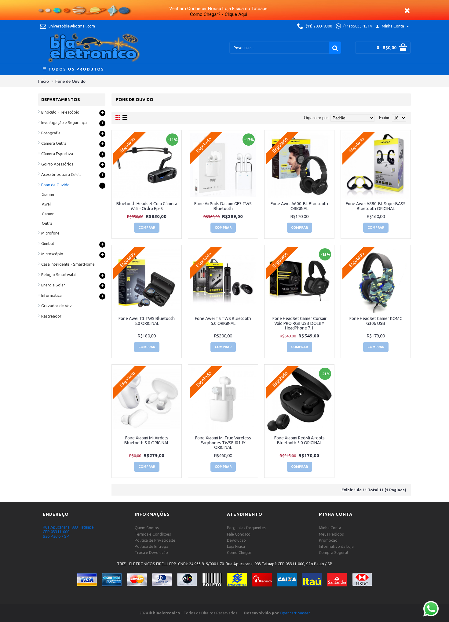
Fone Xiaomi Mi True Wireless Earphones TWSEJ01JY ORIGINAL (223, 442)
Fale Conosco (238, 534)
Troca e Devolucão (151, 552)
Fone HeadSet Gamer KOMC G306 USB (375, 321)
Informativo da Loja (336, 546)
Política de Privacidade (155, 540)
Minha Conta (330, 528)
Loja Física (236, 546)
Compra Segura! (333, 552)
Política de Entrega (151, 546)
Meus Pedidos (331, 534)
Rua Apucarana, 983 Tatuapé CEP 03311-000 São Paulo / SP (68, 531)
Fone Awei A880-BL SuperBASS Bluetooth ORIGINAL (376, 206)
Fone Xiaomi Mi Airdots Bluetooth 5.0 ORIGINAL (146, 440)
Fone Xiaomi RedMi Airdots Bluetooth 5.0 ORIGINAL (299, 440)
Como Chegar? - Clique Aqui (218, 14)
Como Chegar (239, 552)
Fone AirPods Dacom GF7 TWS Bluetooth (223, 206)
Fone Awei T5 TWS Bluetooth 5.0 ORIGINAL (223, 321)
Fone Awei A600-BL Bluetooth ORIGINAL (299, 206)
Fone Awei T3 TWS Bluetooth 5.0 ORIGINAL (147, 321)
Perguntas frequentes (246, 528)
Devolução (236, 540)
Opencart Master (295, 613)
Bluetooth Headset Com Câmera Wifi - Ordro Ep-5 (146, 206)
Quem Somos (147, 528)
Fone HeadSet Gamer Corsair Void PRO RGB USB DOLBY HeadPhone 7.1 (299, 323)
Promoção (328, 540)
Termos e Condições (153, 534)
